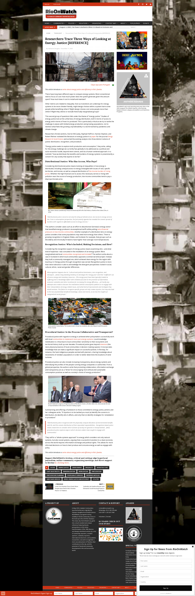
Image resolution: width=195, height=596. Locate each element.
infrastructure (102, 467)
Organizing (96, 23)
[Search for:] (139, 27)
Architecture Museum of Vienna (135, 580)
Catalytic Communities (86, 508)
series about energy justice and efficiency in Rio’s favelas (82, 89)
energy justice (64, 467)
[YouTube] (150, 4)
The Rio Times (130, 574)
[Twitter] (146, 4)
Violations (83, 23)
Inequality (89, 467)
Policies (71, 23)
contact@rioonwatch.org (106, 508)
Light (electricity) (53, 471)
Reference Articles (93, 475)
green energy (77, 467)
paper (93, 136)
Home (47, 23)
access (52, 467)
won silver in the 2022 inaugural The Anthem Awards (133, 107)
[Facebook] (138, 4)
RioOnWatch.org (86, 521)
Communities (59, 23)
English (47, 4)
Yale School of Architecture (134, 582)
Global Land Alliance (132, 563)
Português (56, 4)
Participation (96, 471)
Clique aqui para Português (100, 85)
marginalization (69, 471)
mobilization (83, 471)
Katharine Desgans (54, 48)
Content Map (111, 23)
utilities (96, 479)
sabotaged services (53, 479)
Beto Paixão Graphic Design (134, 578)
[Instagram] (142, 4)
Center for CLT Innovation (133, 561)
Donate (146, 23)
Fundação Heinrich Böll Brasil (134, 551)
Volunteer (102, 516)
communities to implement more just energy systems (73, 339)
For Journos (135, 23)
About (123, 23)
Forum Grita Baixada (132, 576)
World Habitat (130, 553)
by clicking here (62, 463)
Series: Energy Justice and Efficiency (76, 479)
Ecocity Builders (130, 565)
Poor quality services (75, 475)
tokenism (103, 344)
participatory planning (55, 475)
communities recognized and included (77, 254)
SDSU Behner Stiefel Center (134, 572)
